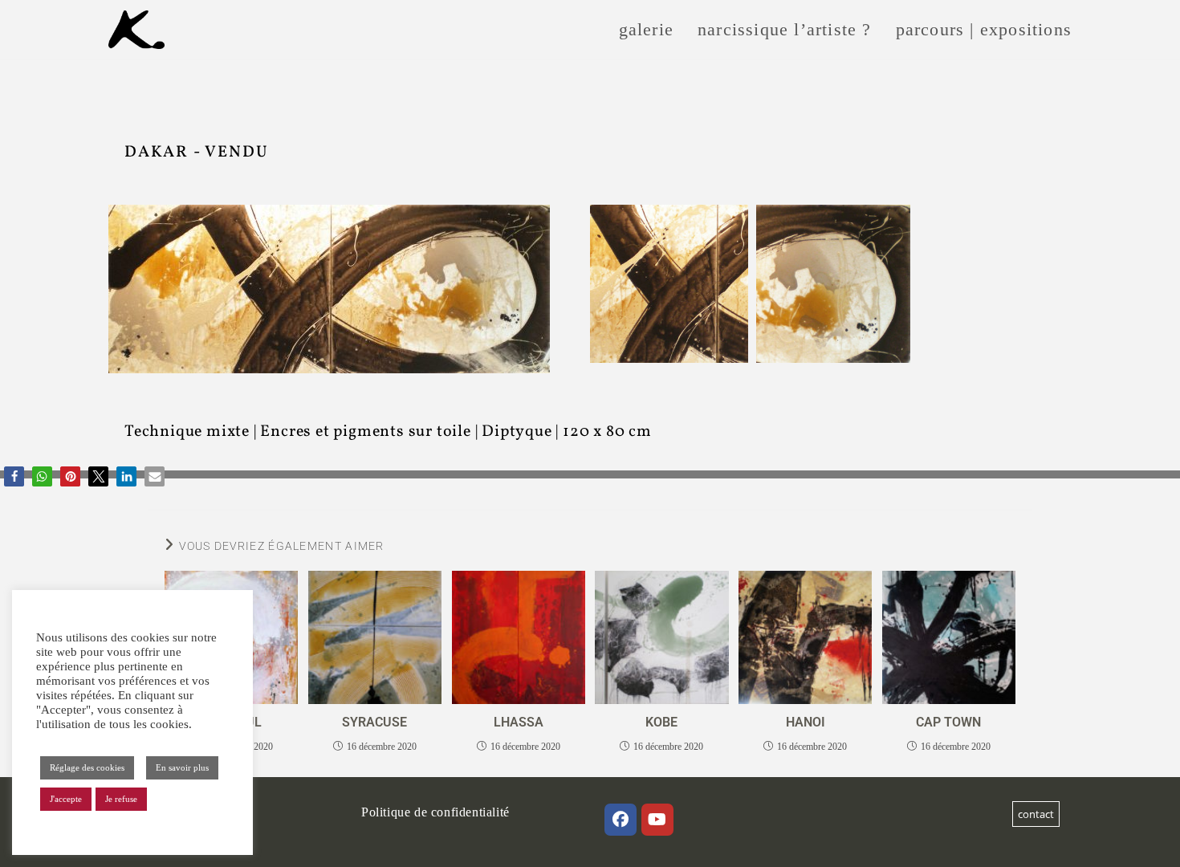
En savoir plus (182, 767)
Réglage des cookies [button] (87, 767)
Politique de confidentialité (435, 812)
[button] (14, 476)
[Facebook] (620, 820)
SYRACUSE (374, 722)
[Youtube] (657, 820)
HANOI (805, 722)
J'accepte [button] (66, 799)
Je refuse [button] (121, 799)
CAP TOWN (948, 722)
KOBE (661, 722)
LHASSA (518, 722)
